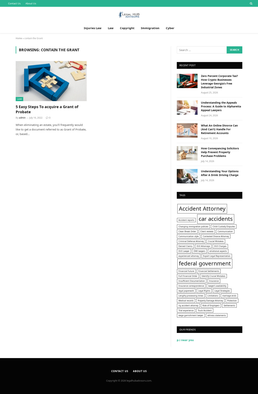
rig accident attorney (188, 305)
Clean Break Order (187, 231)
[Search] (250, 3)
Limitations (212, 295)
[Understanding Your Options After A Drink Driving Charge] (187, 176)
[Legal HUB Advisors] (129, 15)
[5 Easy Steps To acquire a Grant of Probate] (51, 81)
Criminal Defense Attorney (191, 241)
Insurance (214, 281)
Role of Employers (210, 305)
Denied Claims (185, 246)
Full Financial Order (187, 276)
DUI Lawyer (183, 251)
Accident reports (186, 220)
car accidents (216, 219)
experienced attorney (188, 256)
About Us (30, 3)
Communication (225, 231)
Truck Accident (205, 310)
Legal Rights (204, 290)
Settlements (229, 305)
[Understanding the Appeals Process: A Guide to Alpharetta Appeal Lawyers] (187, 107)
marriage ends (229, 295)
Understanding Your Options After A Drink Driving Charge (220, 173)
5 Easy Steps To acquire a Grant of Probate (47, 109)
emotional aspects (218, 251)
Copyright (127, 28)
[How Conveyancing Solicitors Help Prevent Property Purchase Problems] (187, 153)
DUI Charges (220, 246)
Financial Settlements (208, 271)
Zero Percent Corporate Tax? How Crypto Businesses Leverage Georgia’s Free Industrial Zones (219, 81)
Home (19, 38)
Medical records (186, 300)
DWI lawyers (199, 251)
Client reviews (206, 231)
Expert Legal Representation (216, 256)
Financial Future (186, 271)
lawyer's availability (217, 286)
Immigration (150, 28)
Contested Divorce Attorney (216, 236)
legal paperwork (186, 290)
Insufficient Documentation (191, 281)
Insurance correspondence (191, 286)
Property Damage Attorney (210, 300)
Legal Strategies (222, 290)
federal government (205, 263)
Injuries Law (92, 28)
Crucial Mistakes (216, 241)
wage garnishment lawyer (190, 315)
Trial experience (186, 310)
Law (111, 28)
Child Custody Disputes (223, 226)
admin (22, 117)
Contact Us (14, 3)
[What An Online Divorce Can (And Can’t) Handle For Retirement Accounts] (187, 130)
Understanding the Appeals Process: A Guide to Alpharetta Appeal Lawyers (221, 106)
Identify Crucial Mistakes (213, 276)
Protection (232, 300)
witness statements (216, 315)
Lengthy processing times (190, 295)
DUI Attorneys (203, 246)
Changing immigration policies (193, 226)
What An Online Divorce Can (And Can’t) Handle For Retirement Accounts (219, 129)
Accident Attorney (202, 208)
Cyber (170, 28)
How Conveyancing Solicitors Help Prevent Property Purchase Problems (220, 152)
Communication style (188, 236)
